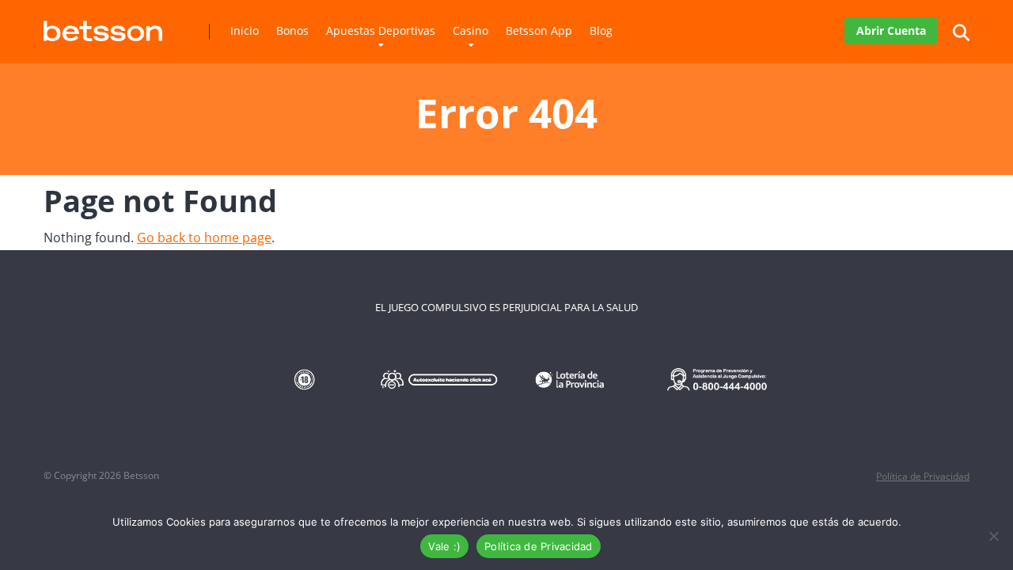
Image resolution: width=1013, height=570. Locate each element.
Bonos (292, 30)
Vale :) (444, 546)
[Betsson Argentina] (103, 25)
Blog (601, 30)
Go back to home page (204, 237)
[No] (993, 536)
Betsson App (539, 30)
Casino (470, 30)
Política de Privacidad (922, 476)
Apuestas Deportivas (380, 30)
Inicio (244, 30)
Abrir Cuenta (891, 30)
